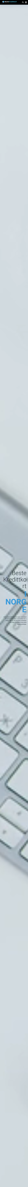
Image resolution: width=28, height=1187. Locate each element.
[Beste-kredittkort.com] (9, 1)
